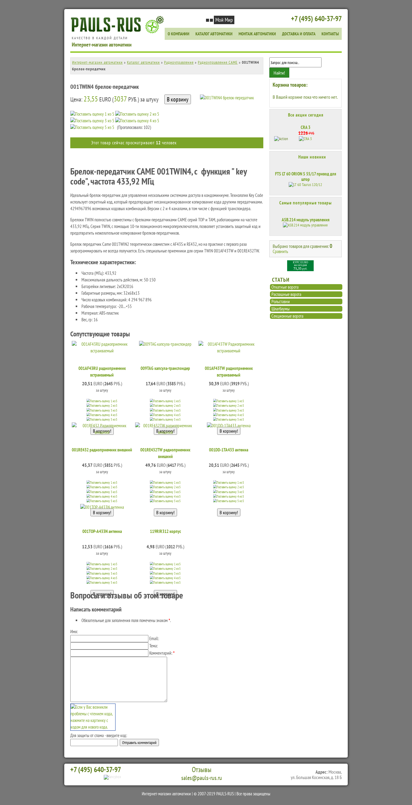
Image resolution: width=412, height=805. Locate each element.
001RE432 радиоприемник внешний (102, 450)
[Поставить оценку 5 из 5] (92, 127)
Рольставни (280, 301)
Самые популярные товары (305, 203)
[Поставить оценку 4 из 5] (137, 120)
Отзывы (201, 769)
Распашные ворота (286, 294)
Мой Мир (224, 19)
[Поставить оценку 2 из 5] (137, 114)
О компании (178, 34)
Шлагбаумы (280, 309)
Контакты (330, 34)
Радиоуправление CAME (218, 62)
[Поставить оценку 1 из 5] (92, 114)
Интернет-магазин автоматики (97, 62)
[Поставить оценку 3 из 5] (92, 120)
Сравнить (280, 251)
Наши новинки (312, 157)
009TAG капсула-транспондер (165, 368)
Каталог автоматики (214, 34)
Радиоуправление (179, 62)
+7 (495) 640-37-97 (316, 18)
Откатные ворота (285, 287)
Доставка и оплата (298, 34)
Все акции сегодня (305, 115)
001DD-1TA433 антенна (228, 450)
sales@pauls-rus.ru (201, 778)
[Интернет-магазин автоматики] (118, 32)
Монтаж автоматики (257, 34)
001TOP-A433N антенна (102, 531)
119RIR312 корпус (165, 531)
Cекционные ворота (287, 316)
